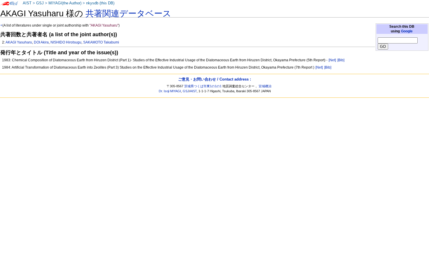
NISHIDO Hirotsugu (65, 42)
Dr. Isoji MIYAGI (170, 91)
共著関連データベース (128, 13)
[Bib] (340, 60)
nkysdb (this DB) (100, 3)
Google (407, 31)
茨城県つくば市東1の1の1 (203, 86)
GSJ (40, 3)
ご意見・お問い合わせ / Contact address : (214, 79)
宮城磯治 (265, 86)
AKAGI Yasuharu (19, 42)
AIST (27, 3)
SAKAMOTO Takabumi (101, 42)
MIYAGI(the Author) (64, 3)
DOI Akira (41, 42)
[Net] (332, 60)
